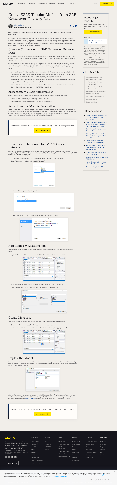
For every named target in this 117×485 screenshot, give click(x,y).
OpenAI (102, 455)
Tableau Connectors (36, 463)
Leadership (75, 452)
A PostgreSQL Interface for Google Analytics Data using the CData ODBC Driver (97, 136)
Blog (87, 447)
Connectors (61, 441)
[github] (12, 457)
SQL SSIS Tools (49, 447)
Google (102, 447)
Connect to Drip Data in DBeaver (96, 167)
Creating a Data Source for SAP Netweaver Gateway (96, 93)
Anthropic (103, 441)
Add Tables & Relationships (95, 96)
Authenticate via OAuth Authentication (95, 88)
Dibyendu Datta (19, 25)
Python (33, 449)
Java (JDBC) (34, 444)
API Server (34, 452)
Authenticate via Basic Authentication (95, 83)
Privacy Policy (103, 475)
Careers (74, 457)
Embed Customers (63, 451)
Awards (74, 449)
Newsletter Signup (91, 452)
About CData (76, 441)
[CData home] (9, 3)
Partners (74, 455)
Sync (46, 441)
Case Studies (90, 444)
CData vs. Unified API (64, 456)
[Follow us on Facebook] (70, 26)
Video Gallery (90, 457)
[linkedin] (6, 457)
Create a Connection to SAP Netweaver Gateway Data (95, 78)
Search (95, 3)
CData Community (91, 441)
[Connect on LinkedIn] (76, 26)
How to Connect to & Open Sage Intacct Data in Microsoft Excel (96, 163)
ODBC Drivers (35, 441)
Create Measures (91, 99)
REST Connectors (36, 455)
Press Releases (76, 444)
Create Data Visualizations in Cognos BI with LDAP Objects (95, 141)
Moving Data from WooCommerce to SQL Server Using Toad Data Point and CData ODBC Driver (96, 124)
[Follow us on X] (73, 26)
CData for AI (72, 3)
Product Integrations (64, 444)
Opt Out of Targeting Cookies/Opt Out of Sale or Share (98, 480)
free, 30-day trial (30, 399)
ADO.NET (33, 447)
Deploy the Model (91, 102)
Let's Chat (105, 4)
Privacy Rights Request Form (59, 476)
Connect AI (48, 444)
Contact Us (75, 460)
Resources (89, 449)
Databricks (103, 444)
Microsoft (102, 449)
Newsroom (75, 447)
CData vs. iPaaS (62, 454)
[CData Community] (15, 457)
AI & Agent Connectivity (62, 447)
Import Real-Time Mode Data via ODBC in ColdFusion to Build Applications (96, 117)
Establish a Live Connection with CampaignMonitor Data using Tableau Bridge (96, 147)
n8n (101, 452)
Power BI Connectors (37, 460)
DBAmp (47, 449)
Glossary (88, 455)
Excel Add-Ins (35, 457)
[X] (9, 457)
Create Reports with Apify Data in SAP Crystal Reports (96, 153)
